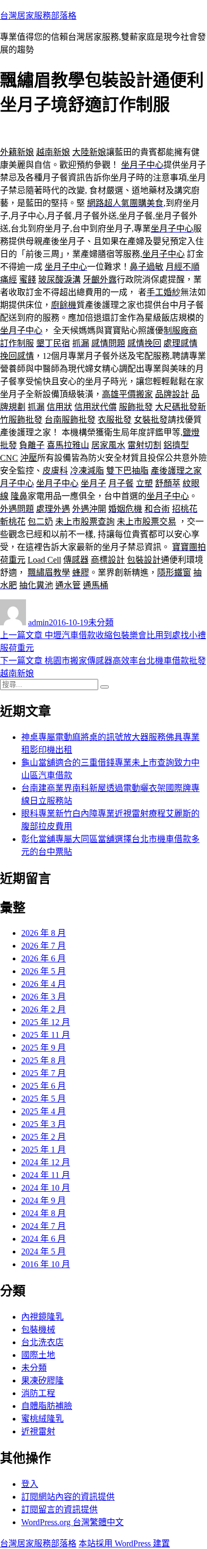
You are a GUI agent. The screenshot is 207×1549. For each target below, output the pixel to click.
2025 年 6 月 (43, 1085)
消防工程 (38, 1393)
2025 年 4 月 (43, 1111)
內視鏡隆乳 (42, 1316)
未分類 (101, 622)
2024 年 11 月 (45, 1175)
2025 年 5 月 (43, 1098)
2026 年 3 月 (43, 996)
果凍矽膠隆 (42, 1380)
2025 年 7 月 (43, 1073)
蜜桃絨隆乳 (42, 1418)
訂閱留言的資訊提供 (59, 1509)
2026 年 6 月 (43, 958)
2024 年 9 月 (43, 1200)
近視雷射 (38, 1431)
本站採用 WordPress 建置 (124, 1543)
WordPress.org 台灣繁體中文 (72, 1522)
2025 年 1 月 (43, 1149)
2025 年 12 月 (45, 1022)
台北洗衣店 (42, 1342)
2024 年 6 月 (43, 1238)
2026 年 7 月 (43, 945)
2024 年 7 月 (43, 1225)
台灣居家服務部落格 (38, 15)
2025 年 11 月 (45, 1034)
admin (38, 622)
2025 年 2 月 (43, 1136)
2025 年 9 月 (43, 1047)
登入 (29, 1483)
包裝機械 (38, 1329)
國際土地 (38, 1354)
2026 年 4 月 (43, 983)
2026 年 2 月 (43, 1009)
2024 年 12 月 (45, 1162)
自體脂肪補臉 (46, 1405)
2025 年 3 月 (43, 1124)
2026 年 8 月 (43, 932)
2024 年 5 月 (43, 1251)
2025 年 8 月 (43, 1060)
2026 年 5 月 (43, 971)
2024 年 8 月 (43, 1213)
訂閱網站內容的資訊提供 (68, 1496)
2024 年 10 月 (45, 1187)
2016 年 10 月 (45, 1264)
